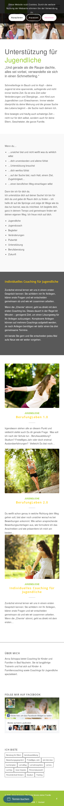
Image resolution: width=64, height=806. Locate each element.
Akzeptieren (17, 17)
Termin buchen (20, 799)
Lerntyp (9, 769)
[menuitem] (33, 802)
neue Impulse (20, 769)
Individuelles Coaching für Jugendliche (32, 590)
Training (39, 774)
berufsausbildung (31, 755)
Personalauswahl (36, 769)
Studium (30, 774)
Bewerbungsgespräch (15, 760)
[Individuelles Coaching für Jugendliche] (32, 557)
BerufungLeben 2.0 (32, 502)
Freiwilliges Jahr (33, 760)
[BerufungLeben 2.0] (32, 471)
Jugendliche (32, 413)
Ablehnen (49, 17)
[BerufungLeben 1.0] (32, 386)
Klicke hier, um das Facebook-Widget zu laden (31, 716)
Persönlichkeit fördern (15, 774)
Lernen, (49, 764)
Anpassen (34, 17)
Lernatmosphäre (36, 764)
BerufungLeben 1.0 (32, 417)
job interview (48, 760)
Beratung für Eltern (13, 755)
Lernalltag (23, 764)
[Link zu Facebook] (56, 798)
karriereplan (11, 764)
